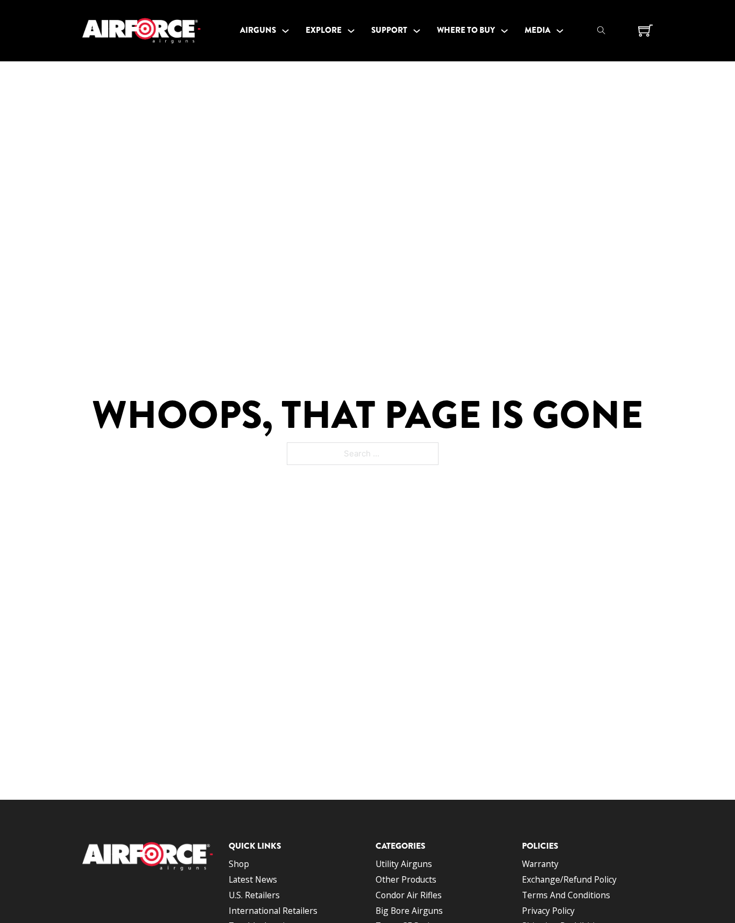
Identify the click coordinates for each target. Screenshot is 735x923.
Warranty (540, 864)
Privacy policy (548, 911)
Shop (239, 864)
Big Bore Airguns (409, 911)
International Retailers (273, 911)
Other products (406, 879)
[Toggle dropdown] (285, 31)
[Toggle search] (601, 30)
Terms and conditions (566, 895)
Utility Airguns (404, 864)
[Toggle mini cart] (645, 30)
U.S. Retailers (254, 895)
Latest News (253, 879)
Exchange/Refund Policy (569, 879)
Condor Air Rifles (409, 895)
